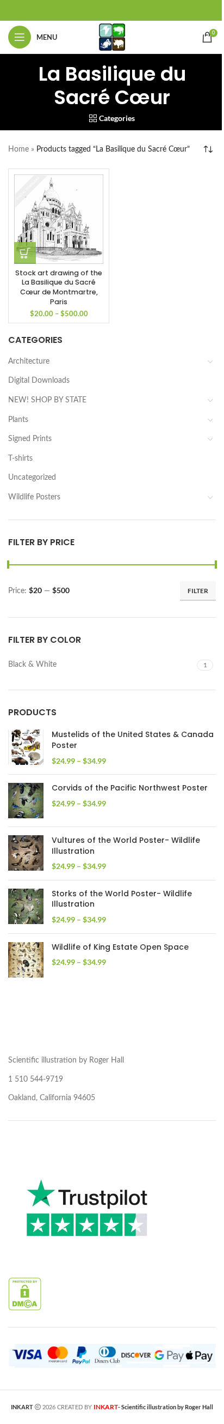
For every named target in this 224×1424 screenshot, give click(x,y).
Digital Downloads (39, 380)
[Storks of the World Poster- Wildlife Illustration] (25, 907)
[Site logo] (112, 37)
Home (18, 149)
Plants (18, 420)
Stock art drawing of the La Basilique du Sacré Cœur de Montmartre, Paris (58, 287)
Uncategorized (32, 477)
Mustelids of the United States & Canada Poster (133, 740)
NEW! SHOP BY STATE (47, 400)
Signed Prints (30, 439)
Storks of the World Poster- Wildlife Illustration (122, 899)
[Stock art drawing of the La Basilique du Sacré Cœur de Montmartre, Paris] (58, 219)
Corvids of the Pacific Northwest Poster (130, 788)
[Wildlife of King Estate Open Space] (25, 960)
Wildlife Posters (34, 497)
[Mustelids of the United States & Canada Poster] (25, 747)
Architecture (28, 361)
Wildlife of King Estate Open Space (120, 947)
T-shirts (20, 458)
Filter (198, 591)
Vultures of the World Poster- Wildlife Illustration (126, 845)
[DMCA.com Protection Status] (24, 1294)
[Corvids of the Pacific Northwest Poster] (25, 800)
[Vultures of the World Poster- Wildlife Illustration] (25, 853)
